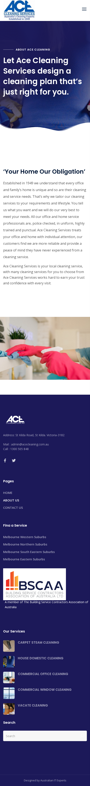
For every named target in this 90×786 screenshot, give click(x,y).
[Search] (82, 736)
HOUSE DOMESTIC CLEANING (40, 658)
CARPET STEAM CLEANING (38, 642)
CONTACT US (13, 507)
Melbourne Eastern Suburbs (24, 559)
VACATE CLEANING (33, 705)
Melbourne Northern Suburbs (25, 544)
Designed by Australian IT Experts (45, 780)
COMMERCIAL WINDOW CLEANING (45, 689)
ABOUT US (11, 500)
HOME (7, 493)
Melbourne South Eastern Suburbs (29, 552)
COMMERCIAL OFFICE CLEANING (43, 674)
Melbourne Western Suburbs (24, 537)
